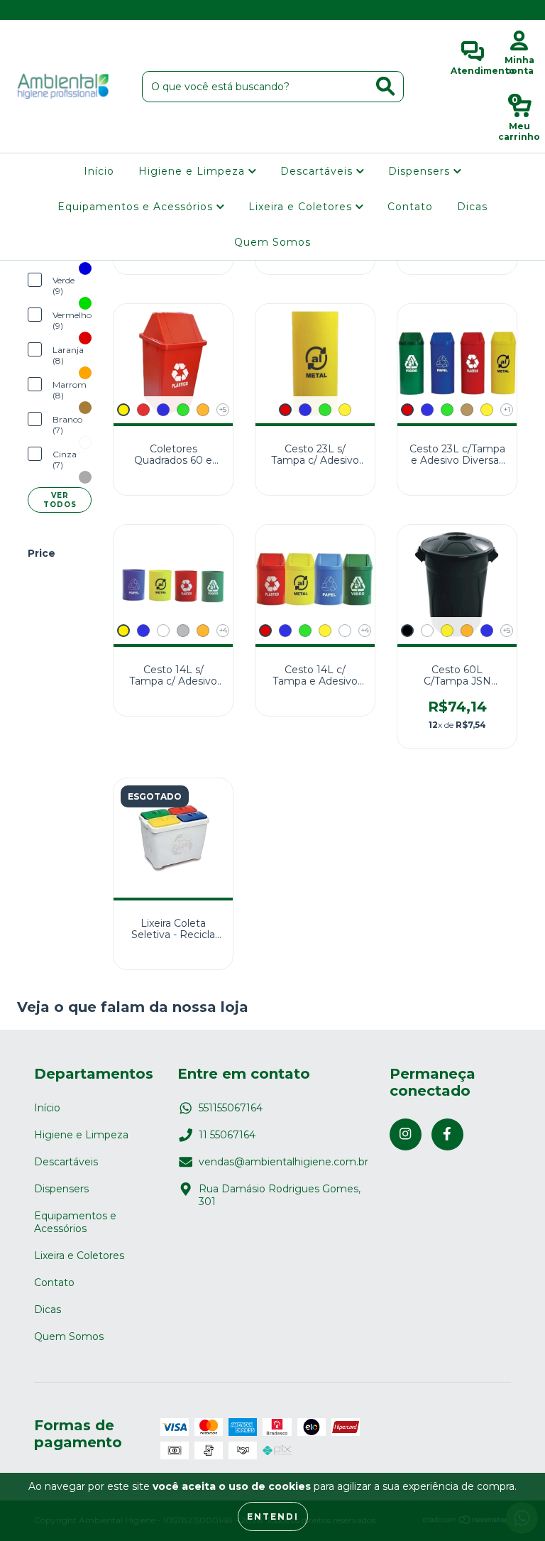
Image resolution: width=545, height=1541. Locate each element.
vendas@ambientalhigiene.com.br (283, 1161)
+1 (507, 409)
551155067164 (231, 1107)
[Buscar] (385, 86)
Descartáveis (318, 171)
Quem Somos (272, 242)
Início (99, 171)
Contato (410, 206)
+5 (222, 409)
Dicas (472, 206)
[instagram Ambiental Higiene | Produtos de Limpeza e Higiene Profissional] (21, 10)
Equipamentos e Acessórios (136, 206)
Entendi (273, 1516)
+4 (223, 630)
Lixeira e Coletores (302, 206)
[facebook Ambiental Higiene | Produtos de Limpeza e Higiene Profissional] (39, 10)
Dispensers (420, 171)
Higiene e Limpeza (193, 171)
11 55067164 (227, 1134)
